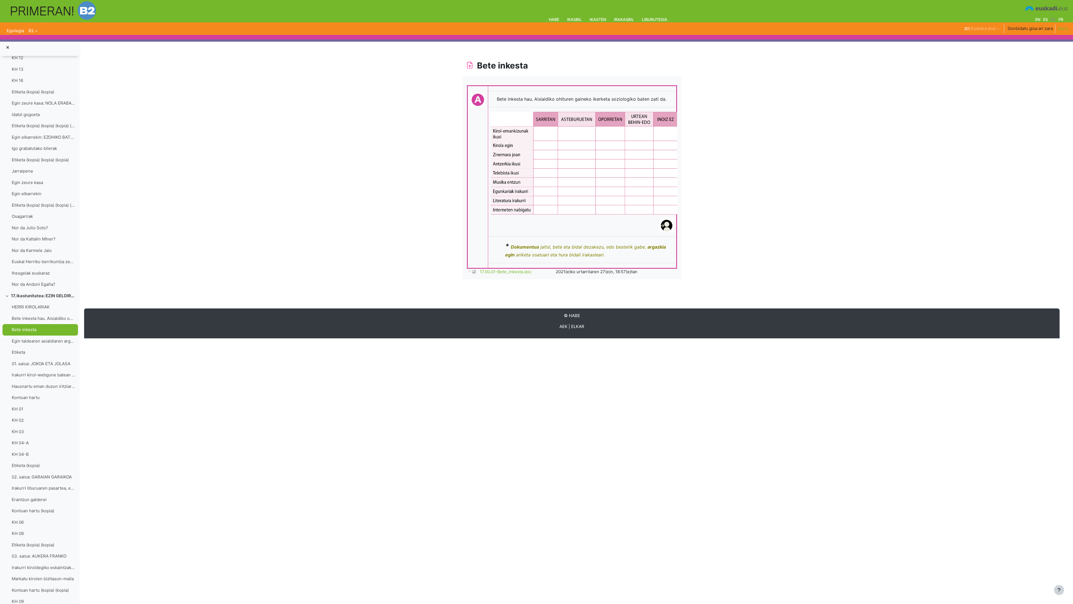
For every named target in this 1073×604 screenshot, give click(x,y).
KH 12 (17, 57)
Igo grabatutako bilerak (34, 148)
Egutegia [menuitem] (15, 30)
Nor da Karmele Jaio (32, 250)
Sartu (1063, 28)
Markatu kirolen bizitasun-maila (43, 578)
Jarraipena (22, 171)
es (1045, 19)
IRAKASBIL (624, 19)
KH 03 (18, 431)
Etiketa (18, 352)
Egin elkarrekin (26, 193)
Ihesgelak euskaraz (31, 273)
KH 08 (18, 533)
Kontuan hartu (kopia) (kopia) (40, 590)
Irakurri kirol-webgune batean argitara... (43, 375)
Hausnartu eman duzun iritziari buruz (43, 386)
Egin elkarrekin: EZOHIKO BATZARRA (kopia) (43, 137)
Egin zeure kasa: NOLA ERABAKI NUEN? (43, 103)
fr (1060, 19)
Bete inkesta (24, 329)
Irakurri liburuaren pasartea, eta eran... (43, 488)
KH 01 (17, 409)
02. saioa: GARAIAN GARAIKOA (42, 477)
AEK (563, 326)
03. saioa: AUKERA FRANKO (39, 556)
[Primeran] (53, 10)
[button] (982, 28)
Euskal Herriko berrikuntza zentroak (43, 261)
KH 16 (17, 80)
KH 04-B (20, 454)
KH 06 (18, 522)
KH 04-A (20, 442)
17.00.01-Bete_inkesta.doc (505, 271)
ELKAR (577, 326)
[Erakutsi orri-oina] (1059, 590)
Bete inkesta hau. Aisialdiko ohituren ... (43, 318)
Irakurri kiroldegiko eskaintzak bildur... (43, 567)
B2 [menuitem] (31, 30)
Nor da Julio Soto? (30, 227)
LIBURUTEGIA (654, 19)
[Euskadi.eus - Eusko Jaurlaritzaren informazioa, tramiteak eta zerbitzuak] (1046, 7)
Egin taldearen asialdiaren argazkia (43, 341)
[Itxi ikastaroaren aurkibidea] (7, 48)
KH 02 (18, 420)
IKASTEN (598, 19)
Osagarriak (22, 216)
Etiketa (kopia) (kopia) (33, 92)
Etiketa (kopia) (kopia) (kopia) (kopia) (43, 125)
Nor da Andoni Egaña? (33, 284)
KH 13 (17, 69)
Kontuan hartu (26, 397)
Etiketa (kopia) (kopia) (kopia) (40, 159)
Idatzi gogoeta (26, 114)
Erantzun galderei (29, 499)
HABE (554, 19)
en (1037, 19)
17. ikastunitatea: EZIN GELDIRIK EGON (43, 295)
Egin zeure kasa (27, 182)
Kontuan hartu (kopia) (33, 510)
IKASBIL (574, 19)
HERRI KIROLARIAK (31, 307)
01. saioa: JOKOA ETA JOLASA (41, 363)
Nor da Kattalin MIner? (34, 239)
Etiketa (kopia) (26, 465)
